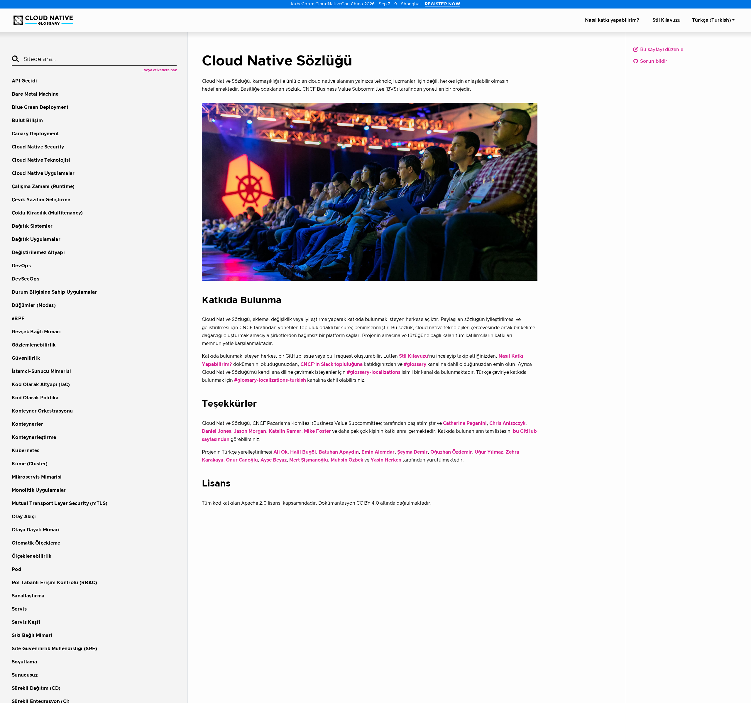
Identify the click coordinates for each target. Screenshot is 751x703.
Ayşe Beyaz (274, 460)
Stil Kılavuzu (413, 356)
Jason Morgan (250, 431)
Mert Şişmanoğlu (308, 460)
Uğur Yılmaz (489, 452)
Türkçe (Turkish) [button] (711, 20)
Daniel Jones (216, 431)
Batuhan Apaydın (339, 452)
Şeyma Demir (412, 452)
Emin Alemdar (378, 452)
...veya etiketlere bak (159, 70)
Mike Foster (317, 431)
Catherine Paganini (465, 423)
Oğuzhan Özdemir (451, 452)
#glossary (415, 364)
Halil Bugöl (303, 452)
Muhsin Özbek (347, 460)
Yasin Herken (386, 460)
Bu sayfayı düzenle (661, 49)
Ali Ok (280, 452)
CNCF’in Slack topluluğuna (331, 364)
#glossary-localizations (373, 372)
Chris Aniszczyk (507, 423)
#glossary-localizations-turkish (270, 380)
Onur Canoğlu (242, 460)
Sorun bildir (653, 61)
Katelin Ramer (285, 431)
